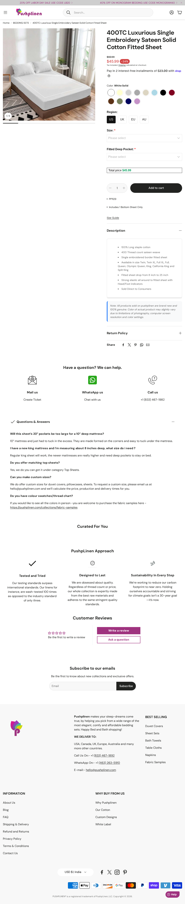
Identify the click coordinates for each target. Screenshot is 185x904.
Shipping (122, 65)
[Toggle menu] (5, 12)
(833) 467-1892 (104, 755)
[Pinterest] (135, 344)
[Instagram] (117, 872)
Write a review (118, 630)
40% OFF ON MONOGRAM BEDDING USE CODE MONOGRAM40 (137, 2)
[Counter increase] (124, 188)
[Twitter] (129, 344)
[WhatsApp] (141, 344)
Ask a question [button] (118, 639)
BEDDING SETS (21, 22)
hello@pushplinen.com (101, 770)
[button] (108, 12)
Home (6, 22)
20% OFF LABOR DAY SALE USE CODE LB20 (45, 2)
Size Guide (113, 217)
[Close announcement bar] (181, 2)
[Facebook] (123, 344)
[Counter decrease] (110, 188)
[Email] (147, 344)
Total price (115, 170)
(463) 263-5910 (109, 763)
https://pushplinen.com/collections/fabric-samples (44, 507)
